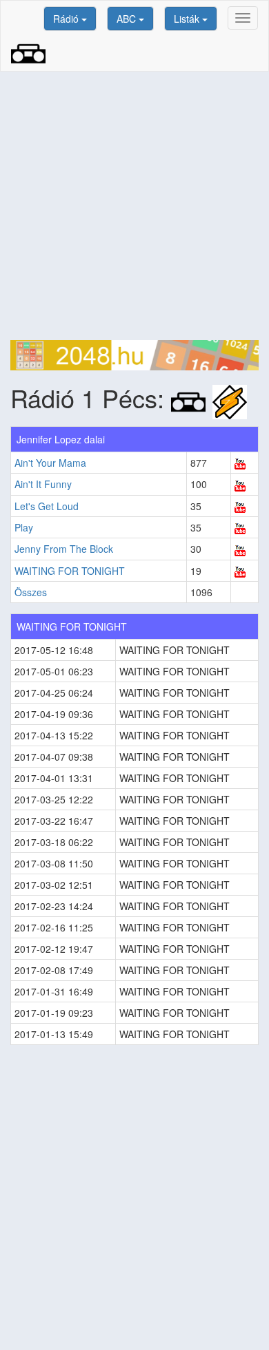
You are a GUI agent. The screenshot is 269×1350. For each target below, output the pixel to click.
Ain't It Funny (43, 484)
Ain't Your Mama (50, 463)
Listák (188, 18)
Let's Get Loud (46, 506)
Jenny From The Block (63, 549)
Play (23, 527)
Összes (30, 592)
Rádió (67, 18)
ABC (128, 18)
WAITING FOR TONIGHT (69, 571)
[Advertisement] (134, 206)
